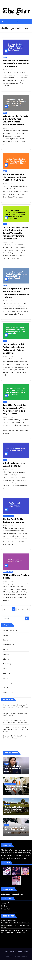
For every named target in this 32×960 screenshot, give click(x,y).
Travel (5, 688)
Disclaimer (5, 906)
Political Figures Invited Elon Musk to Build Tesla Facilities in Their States (14, 177)
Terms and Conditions (9, 912)
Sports (5, 678)
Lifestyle (6, 659)
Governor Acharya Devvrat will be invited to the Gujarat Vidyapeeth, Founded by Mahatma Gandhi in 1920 (15, 233)
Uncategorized (8, 692)
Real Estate (7, 673)
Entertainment (7, 571)
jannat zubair (9, 69)
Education (7, 640)
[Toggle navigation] (17, 21)
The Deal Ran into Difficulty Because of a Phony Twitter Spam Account (16, 63)
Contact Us (5, 903)
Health (5, 649)
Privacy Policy (6, 909)
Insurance (6, 654)
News (4, 57)
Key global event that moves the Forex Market (15, 788)
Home (6, 951)
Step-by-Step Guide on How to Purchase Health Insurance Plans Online (15, 729)
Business (6, 635)
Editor (8, 771)
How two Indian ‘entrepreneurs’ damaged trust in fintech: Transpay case (16, 707)
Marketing (7, 664)
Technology (7, 683)
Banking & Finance (8, 516)
